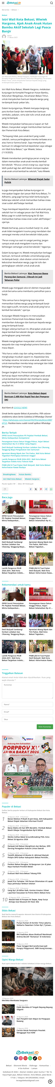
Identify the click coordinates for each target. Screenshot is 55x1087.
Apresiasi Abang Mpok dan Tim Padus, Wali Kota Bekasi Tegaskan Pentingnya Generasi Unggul (26, 454)
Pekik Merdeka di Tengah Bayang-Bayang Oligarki (35, 1008)
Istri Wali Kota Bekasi (12, 479)
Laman (34, 1068)
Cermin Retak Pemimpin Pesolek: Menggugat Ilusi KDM (31, 1031)
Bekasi (4, 15)
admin (9, 36)
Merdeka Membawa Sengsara (15, 1000)
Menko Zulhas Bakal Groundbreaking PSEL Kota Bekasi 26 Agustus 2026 (28, 838)
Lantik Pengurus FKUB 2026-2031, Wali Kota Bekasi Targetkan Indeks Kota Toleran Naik (24, 460)
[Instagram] (21, 1058)
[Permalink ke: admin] (4, 36)
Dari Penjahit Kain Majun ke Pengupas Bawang (33, 1020)
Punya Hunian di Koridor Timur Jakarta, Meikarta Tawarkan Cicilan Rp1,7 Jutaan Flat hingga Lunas (34, 924)
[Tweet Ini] (36, 489)
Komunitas (44, 1065)
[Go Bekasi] (13, 3)
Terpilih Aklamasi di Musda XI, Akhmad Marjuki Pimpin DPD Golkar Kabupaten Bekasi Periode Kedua (28, 856)
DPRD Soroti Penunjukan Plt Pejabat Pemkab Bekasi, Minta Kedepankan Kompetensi (25, 436)
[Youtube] (25, 1058)
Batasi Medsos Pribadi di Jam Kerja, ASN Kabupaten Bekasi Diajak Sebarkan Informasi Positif (30, 820)
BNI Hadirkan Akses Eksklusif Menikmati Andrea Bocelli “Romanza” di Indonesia (34, 935)
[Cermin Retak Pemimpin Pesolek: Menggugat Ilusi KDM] (8, 1032)
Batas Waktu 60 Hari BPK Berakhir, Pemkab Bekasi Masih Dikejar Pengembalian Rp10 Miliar (30, 829)
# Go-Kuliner (23, 1068)
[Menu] (3, 3)
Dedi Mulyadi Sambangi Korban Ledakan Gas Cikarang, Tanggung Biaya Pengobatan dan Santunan (26, 448)
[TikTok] (35, 1058)
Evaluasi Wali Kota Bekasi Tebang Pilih (24, 873)
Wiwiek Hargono (32, 479)
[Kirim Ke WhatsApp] (51, 489)
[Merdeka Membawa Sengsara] (27, 981)
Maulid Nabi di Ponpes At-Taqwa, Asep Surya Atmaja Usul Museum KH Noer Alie (28, 900)
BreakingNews (9, 474)
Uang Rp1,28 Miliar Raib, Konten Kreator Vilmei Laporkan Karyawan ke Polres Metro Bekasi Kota (29, 891)
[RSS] (40, 1058)
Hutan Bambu (25, 474)
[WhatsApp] (30, 1058)
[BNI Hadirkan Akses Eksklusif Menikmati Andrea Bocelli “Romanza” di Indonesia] (8, 936)
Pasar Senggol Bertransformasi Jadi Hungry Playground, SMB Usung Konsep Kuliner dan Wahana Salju (34, 947)
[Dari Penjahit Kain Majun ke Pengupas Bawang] (8, 1020)
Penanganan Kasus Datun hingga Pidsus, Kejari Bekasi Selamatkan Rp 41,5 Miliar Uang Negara (25, 442)
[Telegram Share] (46, 489)
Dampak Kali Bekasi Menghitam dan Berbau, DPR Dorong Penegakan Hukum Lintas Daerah (29, 847)
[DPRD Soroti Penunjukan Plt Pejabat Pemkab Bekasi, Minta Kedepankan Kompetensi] (14, 507)
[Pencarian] (51, 3)
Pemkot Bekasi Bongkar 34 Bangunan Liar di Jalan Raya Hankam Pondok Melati (29, 865)
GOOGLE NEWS (20, 407)
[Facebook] (16, 1058)
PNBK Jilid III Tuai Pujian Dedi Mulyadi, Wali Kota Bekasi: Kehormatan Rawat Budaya (26, 466)
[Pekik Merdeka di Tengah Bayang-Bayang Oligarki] (8, 1009)
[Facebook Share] (31, 489)
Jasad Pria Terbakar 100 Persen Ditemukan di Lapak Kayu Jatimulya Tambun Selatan (30, 882)
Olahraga (33, 1065)
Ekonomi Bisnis (20, 1065)
